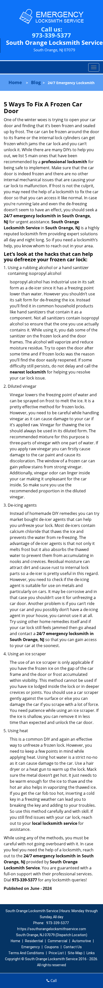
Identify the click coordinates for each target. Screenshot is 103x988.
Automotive (81, 941)
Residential (34, 941)
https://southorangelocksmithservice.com (51, 929)
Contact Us (73, 947)
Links (90, 953)
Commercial (57, 941)
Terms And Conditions (26, 953)
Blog (36, 82)
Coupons (51, 947)
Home (15, 82)
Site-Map (75, 953)
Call (53, 980)
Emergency (31, 947)
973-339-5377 (51, 35)
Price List (56, 953)
